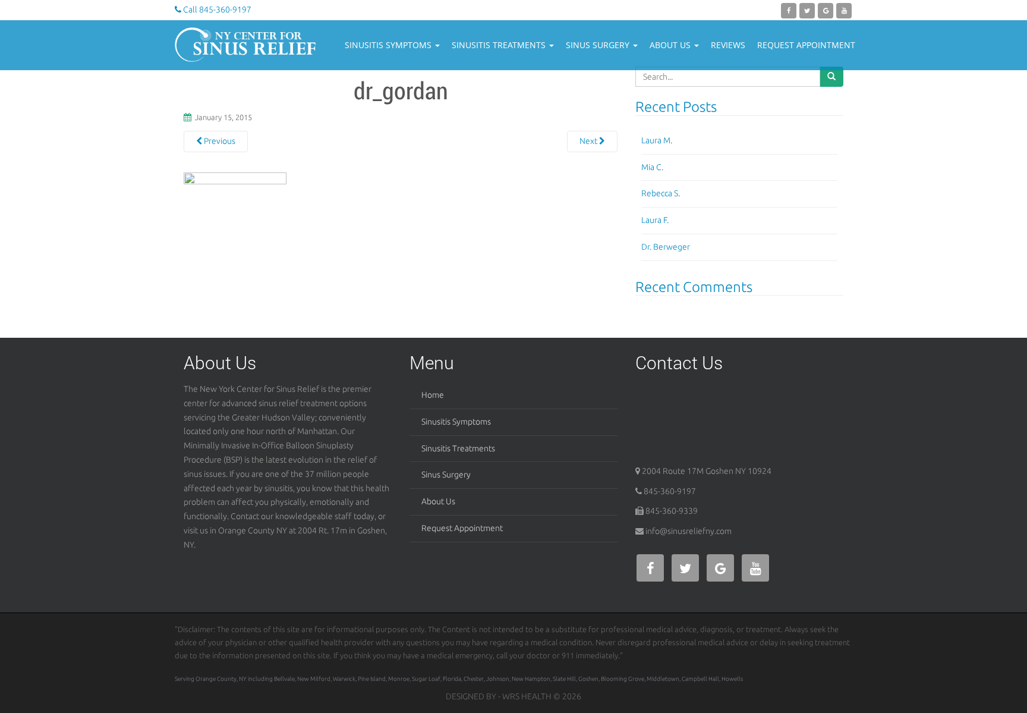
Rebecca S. (660, 193)
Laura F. (655, 220)
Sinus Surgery (599, 45)
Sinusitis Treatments (500, 45)
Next (589, 141)
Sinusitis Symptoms (389, 45)
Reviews (728, 45)
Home (432, 395)
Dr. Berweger (665, 247)
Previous (218, 141)
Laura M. (656, 140)
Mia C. (652, 167)
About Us (671, 45)
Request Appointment (806, 45)
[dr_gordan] (235, 234)
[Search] (831, 77)
